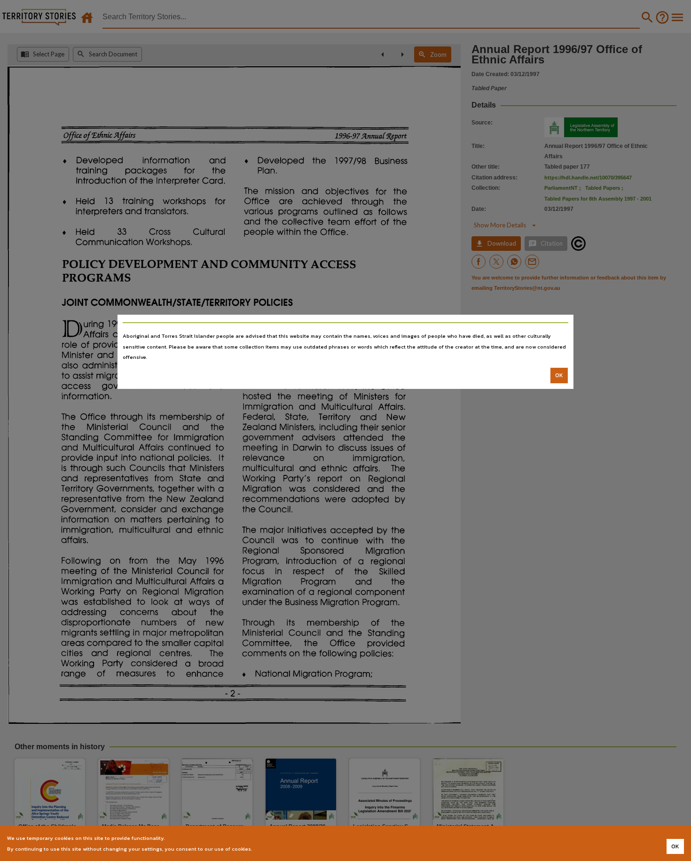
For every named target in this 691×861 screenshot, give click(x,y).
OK (559, 375)
